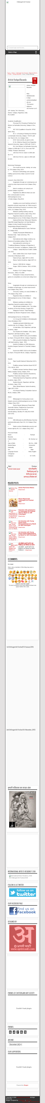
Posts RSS (25, 1101)
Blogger (26, 1085)
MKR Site (28, 1100)
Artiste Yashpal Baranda (17, 80)
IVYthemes (21, 1100)
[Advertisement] (26, 61)
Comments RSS (34, 1101)
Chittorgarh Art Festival (23, 1097)
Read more (21, 489)
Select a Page (12, 52)
